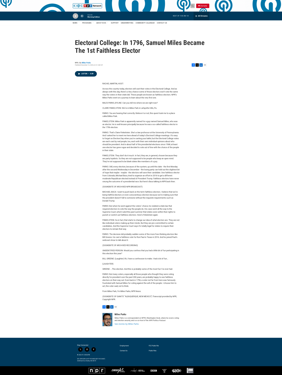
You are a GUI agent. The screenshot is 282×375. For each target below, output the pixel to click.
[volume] (82, 16)
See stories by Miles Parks (127, 324)
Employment (124, 346)
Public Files (152, 351)
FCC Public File (154, 346)
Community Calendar (145, 23)
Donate (203, 6)
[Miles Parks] (107, 319)
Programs (87, 23)
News (75, 23)
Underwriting (127, 23)
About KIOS (101, 23)
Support (115, 23)
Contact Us (162, 23)
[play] (75, 16)
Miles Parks (86, 63)
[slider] (85, 16)
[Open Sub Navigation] (79, 23)
